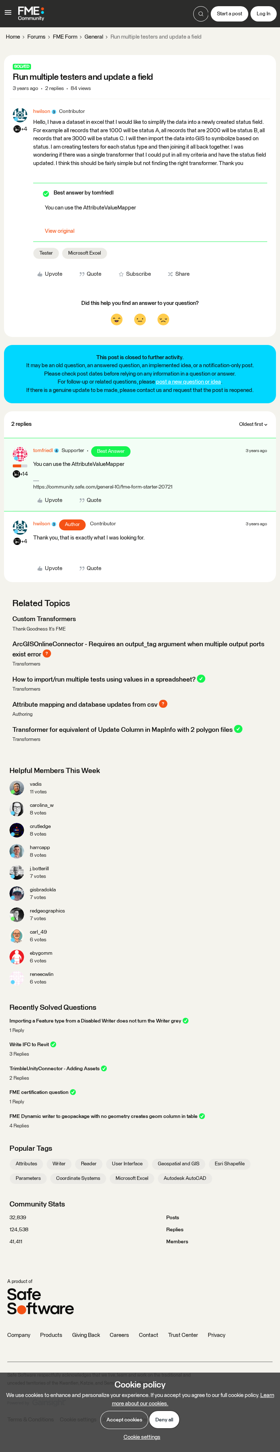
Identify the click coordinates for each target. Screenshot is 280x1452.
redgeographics (47, 911)
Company (18, 1335)
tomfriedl (43, 450)
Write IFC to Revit (29, 1044)
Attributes (26, 1163)
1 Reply (16, 1030)
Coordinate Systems (78, 1178)
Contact (148, 1335)
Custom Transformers (44, 619)
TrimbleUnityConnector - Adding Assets (54, 1068)
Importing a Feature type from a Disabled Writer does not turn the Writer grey (95, 1021)
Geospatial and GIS (178, 1163)
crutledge (40, 826)
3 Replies (19, 1054)
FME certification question (39, 1092)
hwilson (41, 111)
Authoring (22, 714)
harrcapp (40, 847)
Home (13, 37)
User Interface (127, 1163)
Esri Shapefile (230, 1163)
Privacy (216, 1335)
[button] (8, 15)
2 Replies (19, 1078)
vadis (36, 784)
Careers (119, 1335)
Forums (36, 37)
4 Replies (19, 1126)
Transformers (26, 664)
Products (51, 1335)
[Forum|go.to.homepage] (31, 14)
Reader (89, 1163)
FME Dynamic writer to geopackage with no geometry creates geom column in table (103, 1116)
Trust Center (183, 1335)
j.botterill (39, 868)
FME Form (65, 37)
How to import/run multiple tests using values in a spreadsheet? (103, 679)
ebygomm (41, 953)
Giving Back (86, 1335)
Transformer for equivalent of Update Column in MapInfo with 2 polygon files (122, 729)
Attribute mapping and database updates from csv (85, 704)
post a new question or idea (188, 382)
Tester (46, 253)
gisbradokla (43, 889)
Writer (59, 1163)
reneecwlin (42, 974)
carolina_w (42, 805)
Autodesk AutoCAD (185, 1178)
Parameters (28, 1178)
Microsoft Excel (84, 253)
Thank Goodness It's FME (39, 629)
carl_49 (38, 932)
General (94, 37)
